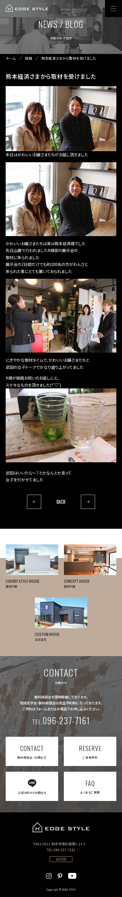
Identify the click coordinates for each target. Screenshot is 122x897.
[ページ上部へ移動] (110, 885)
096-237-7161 (61, 720)
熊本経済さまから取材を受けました (68, 58)
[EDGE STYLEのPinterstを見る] (59, 875)
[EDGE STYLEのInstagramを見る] (49, 875)
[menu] (113, 8)
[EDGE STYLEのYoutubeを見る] (72, 875)
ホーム (11, 58)
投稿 (28, 58)
